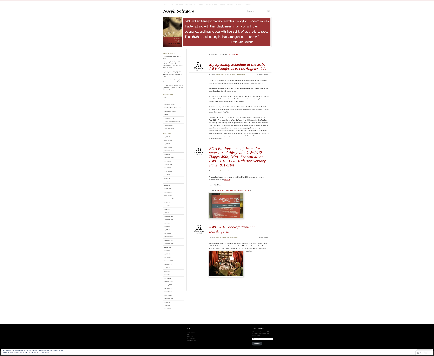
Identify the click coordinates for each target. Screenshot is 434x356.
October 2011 (168, 295)
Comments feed (191, 338)
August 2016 (167, 178)
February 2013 (168, 260)
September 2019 (168, 157)
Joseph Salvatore (178, 11)
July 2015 (167, 202)
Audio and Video (211, 5)
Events (238, 5)
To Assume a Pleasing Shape (185, 5)
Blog (165, 5)
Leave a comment (264, 74)
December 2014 (168, 216)
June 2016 (167, 181)
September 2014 (168, 219)
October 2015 (168, 195)
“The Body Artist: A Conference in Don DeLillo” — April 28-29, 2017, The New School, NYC (173, 87)
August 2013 (167, 247)
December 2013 (168, 240)
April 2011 (167, 305)
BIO (172, 5)
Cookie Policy (44, 352)
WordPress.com (191, 340)
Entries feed (190, 336)
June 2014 (167, 223)
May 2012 (167, 274)
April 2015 (167, 212)
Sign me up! (257, 343)
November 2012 (168, 264)
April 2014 (167, 230)
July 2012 (167, 267)
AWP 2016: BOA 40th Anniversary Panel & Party (234, 190)
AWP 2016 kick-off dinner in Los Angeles (232, 229)
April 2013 (167, 254)
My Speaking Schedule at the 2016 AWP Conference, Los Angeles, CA (237, 66)
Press (201, 5)
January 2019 (168, 164)
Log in (188, 334)
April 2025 (167, 137)
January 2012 (168, 285)
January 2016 (168, 192)
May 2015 (167, 209)
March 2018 (167, 168)
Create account (191, 332)
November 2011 (168, 291)
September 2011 (168, 298)
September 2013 (168, 243)
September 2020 (168, 150)
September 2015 (168, 199)
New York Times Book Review (172, 107)
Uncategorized (233, 171)
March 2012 (167, 278)
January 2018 (168, 171)
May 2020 (167, 154)
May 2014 (167, 226)
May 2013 (167, 250)
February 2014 (168, 236)
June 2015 (167, 205)
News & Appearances (238, 74)
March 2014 (167, 233)
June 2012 (167, 271)
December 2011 (168, 288)
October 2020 (168, 147)
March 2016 (167, 188)
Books (166, 101)
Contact (247, 5)
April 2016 (167, 185)
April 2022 (167, 144)
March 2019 (167, 161)
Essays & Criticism (226, 5)
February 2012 (168, 281)
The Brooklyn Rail (169, 118)
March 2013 (167, 257)
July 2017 (167, 175)
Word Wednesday (169, 128)
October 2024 (168, 140)
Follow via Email (258, 328)
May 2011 (167, 302)
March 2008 (167, 309)
